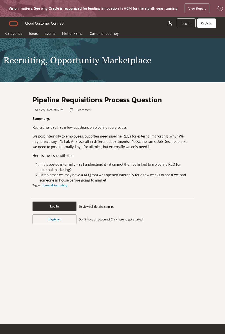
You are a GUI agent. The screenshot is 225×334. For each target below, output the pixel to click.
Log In (54, 206)
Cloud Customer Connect (44, 23)
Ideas (33, 33)
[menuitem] (186, 23)
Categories (13, 33)
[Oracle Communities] (170, 23)
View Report (197, 8)
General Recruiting (54, 185)
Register (54, 219)
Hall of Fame (72, 33)
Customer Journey (104, 33)
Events (50, 33)
